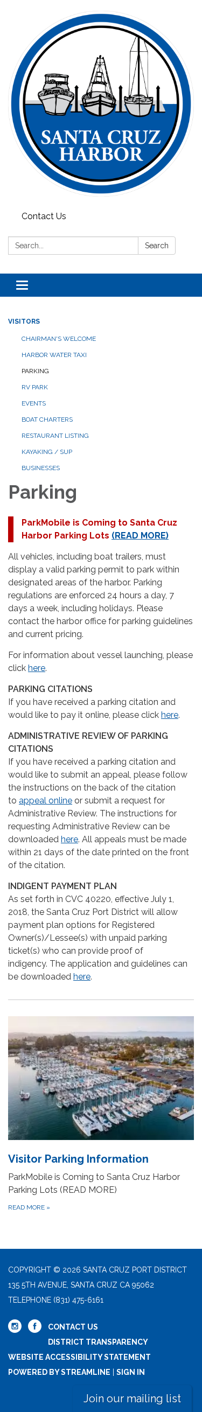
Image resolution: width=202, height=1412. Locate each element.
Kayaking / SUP (47, 452)
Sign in (130, 1372)
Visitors (24, 321)
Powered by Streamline (59, 1372)
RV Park (35, 387)
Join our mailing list (132, 1398)
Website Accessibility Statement (79, 1357)
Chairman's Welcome (59, 338)
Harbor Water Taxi (54, 355)
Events (34, 403)
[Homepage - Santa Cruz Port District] (101, 104)
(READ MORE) (140, 535)
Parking (35, 371)
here (36, 668)
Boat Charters (47, 419)
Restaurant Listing (55, 435)
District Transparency (98, 1342)
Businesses (41, 468)
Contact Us (44, 216)
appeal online (45, 800)
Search (157, 245)
